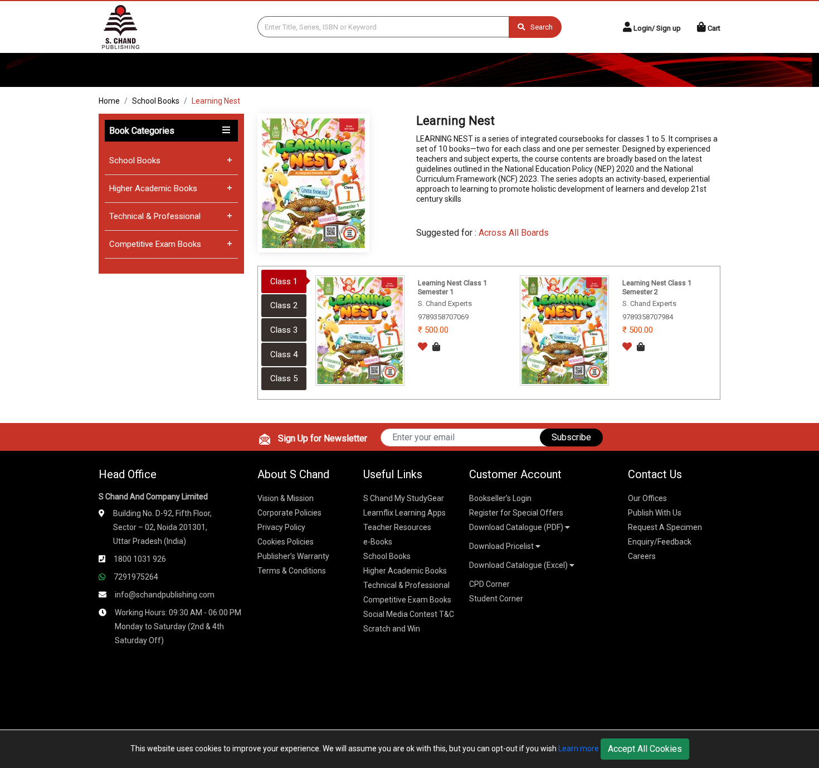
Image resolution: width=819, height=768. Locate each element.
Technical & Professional (155, 216)
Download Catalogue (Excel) (519, 565)
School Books (155, 100)
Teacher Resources (397, 527)
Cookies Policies (285, 541)
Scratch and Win (391, 628)
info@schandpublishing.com (164, 594)
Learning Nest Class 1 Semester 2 (656, 287)
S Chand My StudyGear (403, 498)
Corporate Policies (289, 512)
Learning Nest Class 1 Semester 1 (452, 287)
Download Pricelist (502, 546)
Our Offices (647, 498)
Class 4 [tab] (284, 354)
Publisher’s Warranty (293, 556)
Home (109, 100)
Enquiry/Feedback (659, 541)
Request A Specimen (665, 527)
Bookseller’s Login (500, 498)
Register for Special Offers (516, 512)
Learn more (578, 748)
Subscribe (571, 437)
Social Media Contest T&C (408, 614)
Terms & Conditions (291, 570)
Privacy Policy (281, 527)
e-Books (377, 541)
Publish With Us (654, 512)
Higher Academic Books (153, 188)
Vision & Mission (285, 498)
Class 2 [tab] (284, 305)
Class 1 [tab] (284, 281)
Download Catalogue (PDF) (517, 527)
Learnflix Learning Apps (404, 512)
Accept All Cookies (645, 748)
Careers (642, 556)
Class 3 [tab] (284, 330)
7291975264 (136, 576)
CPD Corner (489, 584)
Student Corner (496, 598)
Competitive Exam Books (155, 244)
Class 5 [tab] (284, 378)
